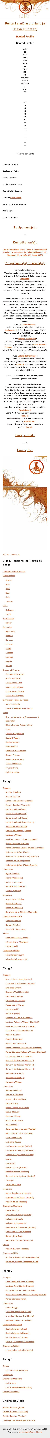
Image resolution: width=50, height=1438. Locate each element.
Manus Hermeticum (14, 687)
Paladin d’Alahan (13, 1035)
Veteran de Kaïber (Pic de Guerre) (22, 865)
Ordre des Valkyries (15, 696)
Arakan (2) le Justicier (16, 1099)
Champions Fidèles (11, 951)
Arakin (9, 580)
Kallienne (10, 610)
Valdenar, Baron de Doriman (19, 1320)
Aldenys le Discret (14, 1091)
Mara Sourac (12, 747)
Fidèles (6, 934)
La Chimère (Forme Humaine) (19, 1388)
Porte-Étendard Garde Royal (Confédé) (24, 1048)
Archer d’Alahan (13, 792)
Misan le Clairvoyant (15, 955)
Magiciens (7, 895)
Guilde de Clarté (13, 679)
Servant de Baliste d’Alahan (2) (20, 1065)
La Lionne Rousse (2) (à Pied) (19, 1146)
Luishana (9, 657)
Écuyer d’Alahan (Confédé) (18, 805)
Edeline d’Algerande (15, 734)
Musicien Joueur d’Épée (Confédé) (21, 839)
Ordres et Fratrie (11, 670)
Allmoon (9, 636)
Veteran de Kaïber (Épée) (17, 852)
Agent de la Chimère (15, 899)
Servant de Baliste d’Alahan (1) (20, 1061)
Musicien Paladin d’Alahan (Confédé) (22, 1022)
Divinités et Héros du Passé (15, 700)
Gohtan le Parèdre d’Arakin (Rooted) (22, 1257)
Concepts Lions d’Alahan (14, 572)
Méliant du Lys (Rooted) (16, 1168)
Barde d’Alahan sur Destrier (19, 1193)
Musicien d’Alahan (14, 835)
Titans (6, 1366)
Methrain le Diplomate (16, 751)
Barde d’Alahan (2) (14, 908)
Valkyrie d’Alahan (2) (15, 1078)
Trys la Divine (12, 768)
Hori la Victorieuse (14, 1121)
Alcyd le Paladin (13, 704)
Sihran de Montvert (15, 759)
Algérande (10, 632)
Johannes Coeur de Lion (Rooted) (21, 1129)
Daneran (9, 640)
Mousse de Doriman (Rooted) (19, 831)
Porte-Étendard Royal (16, 1299)
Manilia (9, 661)
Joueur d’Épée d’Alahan (16, 827)
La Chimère (11, 1383)
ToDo (5, 713)
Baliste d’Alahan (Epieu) (13, 1408)
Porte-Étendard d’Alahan (17, 844)
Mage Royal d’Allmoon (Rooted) (20, 1198)
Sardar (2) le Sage (14, 1236)
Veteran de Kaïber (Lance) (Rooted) (22, 856)
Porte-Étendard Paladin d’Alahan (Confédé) (26, 1052)
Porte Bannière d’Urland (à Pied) (21, 1290)
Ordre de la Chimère (15, 691)
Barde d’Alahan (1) (14, 904)
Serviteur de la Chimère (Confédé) (22, 912)
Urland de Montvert (27, 356)
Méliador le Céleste (14, 1219)
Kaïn (8, 597)
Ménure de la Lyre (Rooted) (18, 1232)
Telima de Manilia (13, 1185)
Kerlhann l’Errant (14, 1138)
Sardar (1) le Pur (13, 925)
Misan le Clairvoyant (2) (16, 959)
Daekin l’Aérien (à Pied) (16, 1329)
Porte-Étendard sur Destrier (19, 1056)
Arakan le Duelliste (14, 1095)
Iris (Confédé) (12, 1125)
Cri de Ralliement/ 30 (36, 252)
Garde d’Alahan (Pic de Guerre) (20, 822)
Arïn (8, 584)
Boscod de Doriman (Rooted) (19, 979)
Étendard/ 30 (13, 255)
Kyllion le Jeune (12, 772)
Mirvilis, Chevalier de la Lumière (20, 1342)
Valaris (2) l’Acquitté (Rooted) (19, 1240)
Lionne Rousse (28, 325)
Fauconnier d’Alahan (15, 1005)
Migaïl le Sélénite (13, 921)
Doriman (9, 644)
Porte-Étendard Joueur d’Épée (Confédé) (25, 848)
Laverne (9, 653)
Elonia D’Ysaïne (13, 738)
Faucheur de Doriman (15, 1001)
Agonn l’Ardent (13, 874)
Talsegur (10, 1180)
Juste (5, 250)
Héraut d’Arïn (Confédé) (17, 942)
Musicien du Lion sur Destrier (19, 1018)
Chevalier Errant (13, 988)
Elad (7, 593)
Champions (8, 869)
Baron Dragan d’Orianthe (17, 1108)
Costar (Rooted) (13, 891)
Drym (8, 729)
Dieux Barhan (9, 576)
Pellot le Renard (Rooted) (17, 1172)
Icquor (8, 649)
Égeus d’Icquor (12, 1112)
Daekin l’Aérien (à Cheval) (17, 1333)
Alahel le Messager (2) (16, 886)
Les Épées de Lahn (14, 683)
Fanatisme (14, 250)
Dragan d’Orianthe (27, 339)
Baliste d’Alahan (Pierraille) (15, 1412)
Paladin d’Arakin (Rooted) (17, 1249)
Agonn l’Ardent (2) (14, 878)
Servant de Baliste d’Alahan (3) (20, 1069)
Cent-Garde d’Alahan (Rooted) (20, 1282)
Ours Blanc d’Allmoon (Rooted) (19, 1031)
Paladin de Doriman (14, 1039)
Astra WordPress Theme (30, 1432)
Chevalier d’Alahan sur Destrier (20, 984)
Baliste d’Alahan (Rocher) (14, 1416)
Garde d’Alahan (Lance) (16, 814)
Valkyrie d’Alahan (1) (15, 1073)
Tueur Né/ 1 (37, 255)
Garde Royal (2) (13, 1013)
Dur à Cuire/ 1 (26, 250)
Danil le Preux (12, 1103)
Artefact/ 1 (25, 255)
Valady (9, 666)
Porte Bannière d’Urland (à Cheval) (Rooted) (26, 1295)
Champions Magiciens (12, 916)
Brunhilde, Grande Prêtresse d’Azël (22, 1262)
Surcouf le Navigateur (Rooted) (20, 1176)
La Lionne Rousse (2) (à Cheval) (20, 1150)
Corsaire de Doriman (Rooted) (19, 801)
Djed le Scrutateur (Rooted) (19, 1215)
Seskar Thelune (13, 755)
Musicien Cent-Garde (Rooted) (20, 1286)
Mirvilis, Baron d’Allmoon (17, 1337)
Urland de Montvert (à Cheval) (20, 1316)
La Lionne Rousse (13, 1142)
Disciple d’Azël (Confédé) (17, 992)
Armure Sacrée (19, 252)
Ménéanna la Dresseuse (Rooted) (21, 1227)
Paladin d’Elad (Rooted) (16, 1202)
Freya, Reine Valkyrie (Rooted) (19, 1350)
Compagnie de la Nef (15, 674)
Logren (9, 1159)
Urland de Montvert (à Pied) (19, 1312)
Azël (8, 589)
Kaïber (9, 623)
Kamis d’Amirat (12, 742)
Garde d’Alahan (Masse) (17, 818)
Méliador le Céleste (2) (16, 1223)
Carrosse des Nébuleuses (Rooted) (19, 1420)
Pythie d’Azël (12, 946)
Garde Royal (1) (12, 1009)
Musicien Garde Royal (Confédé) (20, 1026)
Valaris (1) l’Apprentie (15, 929)
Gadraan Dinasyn (13, 1116)
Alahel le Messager (14, 882)
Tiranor (9, 601)
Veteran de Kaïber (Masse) (18, 861)
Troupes (7, 788)
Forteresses (8, 619)
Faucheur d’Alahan (14, 996)
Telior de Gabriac (14, 764)
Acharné (20, 364)
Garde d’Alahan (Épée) (16, 809)
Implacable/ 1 (11, 330)
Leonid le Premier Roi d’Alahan (19, 709)
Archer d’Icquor (13, 797)
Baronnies (7, 627)
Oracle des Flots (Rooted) (17, 938)
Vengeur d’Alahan (14, 1082)
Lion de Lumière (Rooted (17, 1370)
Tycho (8, 614)
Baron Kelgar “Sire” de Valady (19, 1133)
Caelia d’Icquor (12, 1210)
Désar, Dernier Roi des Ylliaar (19, 725)
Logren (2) (10, 1163)
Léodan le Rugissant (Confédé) (20, 1155)
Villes (5, 606)
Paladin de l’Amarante (16, 1044)
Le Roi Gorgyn (12, 1308)
